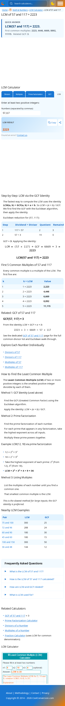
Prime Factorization (35, 94)
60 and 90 (7, 532)
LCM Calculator (36, 10)
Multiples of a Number (17, 630)
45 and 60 (7, 537)
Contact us (22, 135)
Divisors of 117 (13, 357)
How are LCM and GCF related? (26, 586)
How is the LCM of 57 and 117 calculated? (32, 579)
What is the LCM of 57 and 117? (27, 571)
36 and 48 (7, 546)
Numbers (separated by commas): (17, 109)
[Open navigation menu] (60, 3)
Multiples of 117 (14, 366)
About (9, 692)
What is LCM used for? (21, 594)
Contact (35, 692)
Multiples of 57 (13, 362)
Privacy (45, 692)
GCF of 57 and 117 (33, 335)
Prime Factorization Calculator (21, 620)
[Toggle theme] (53, 3)
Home (5, 10)
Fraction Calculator (15, 635)
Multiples (19, 94)
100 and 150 (8, 542)
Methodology (22, 692)
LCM (59, 94)
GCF (49, 94)
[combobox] (27, 3)
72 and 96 (7, 527)
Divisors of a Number (16, 625)
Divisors (7, 94)
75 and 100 (7, 522)
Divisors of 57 (12, 352)
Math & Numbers (20, 10)
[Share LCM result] (60, 122)
